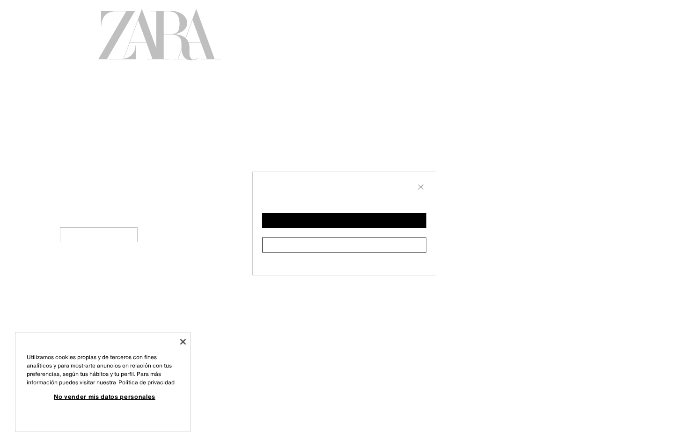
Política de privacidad (146, 382)
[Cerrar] (183, 341)
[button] (344, 220)
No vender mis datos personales (104, 396)
